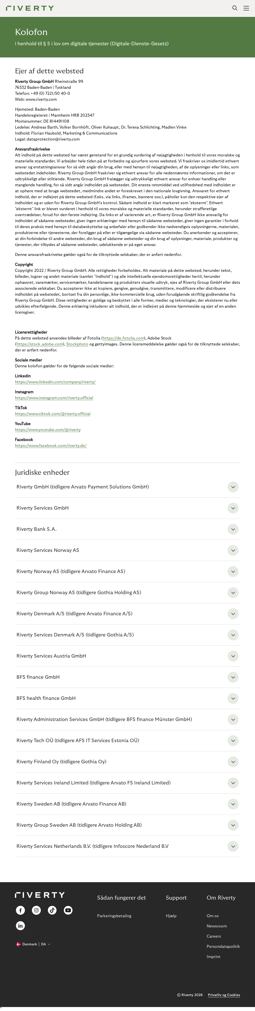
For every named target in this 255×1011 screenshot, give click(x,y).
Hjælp (171, 916)
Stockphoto (77, 344)
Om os (213, 916)
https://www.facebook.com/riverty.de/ (51, 446)
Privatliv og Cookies (224, 995)
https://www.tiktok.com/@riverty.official (52, 414)
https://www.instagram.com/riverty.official (54, 398)
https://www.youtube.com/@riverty (48, 430)
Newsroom (217, 926)
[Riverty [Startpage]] (30, 8)
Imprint (213, 957)
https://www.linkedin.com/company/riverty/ (55, 382)
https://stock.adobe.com (39, 344)
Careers (214, 936)
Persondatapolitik (223, 947)
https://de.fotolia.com (123, 338)
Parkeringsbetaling (114, 916)
